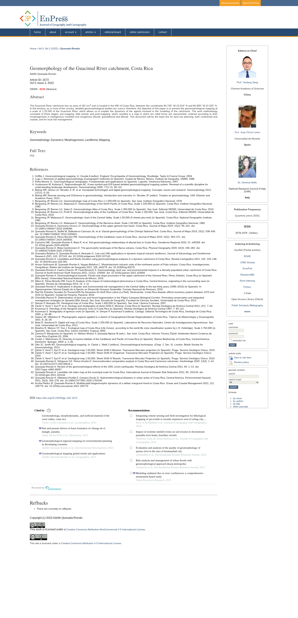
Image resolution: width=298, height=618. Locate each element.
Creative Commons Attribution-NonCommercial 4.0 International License (105, 529)
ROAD (247, 256)
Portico (247, 287)
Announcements (230, 3)
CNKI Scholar (247, 262)
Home (37, 32)
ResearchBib (247, 274)
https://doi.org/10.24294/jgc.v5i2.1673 (56, 398)
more (247, 311)
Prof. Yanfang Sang (247, 82)
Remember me (239, 340)
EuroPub (247, 268)
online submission (140, 32)
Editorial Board (113, 32)
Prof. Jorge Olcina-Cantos (247, 132)
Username (233, 327)
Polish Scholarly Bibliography (247, 305)
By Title (236, 403)
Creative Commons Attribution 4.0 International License (91, 543)
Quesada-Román (70, 48)
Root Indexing (247, 280)
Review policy (241, 362)
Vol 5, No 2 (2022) (48, 48)
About (53, 32)
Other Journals (240, 406)
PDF (32, 155)
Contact (162, 32)
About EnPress (251, 3)
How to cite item (242, 357)
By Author (238, 401)
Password (233, 333)
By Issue (237, 398)
